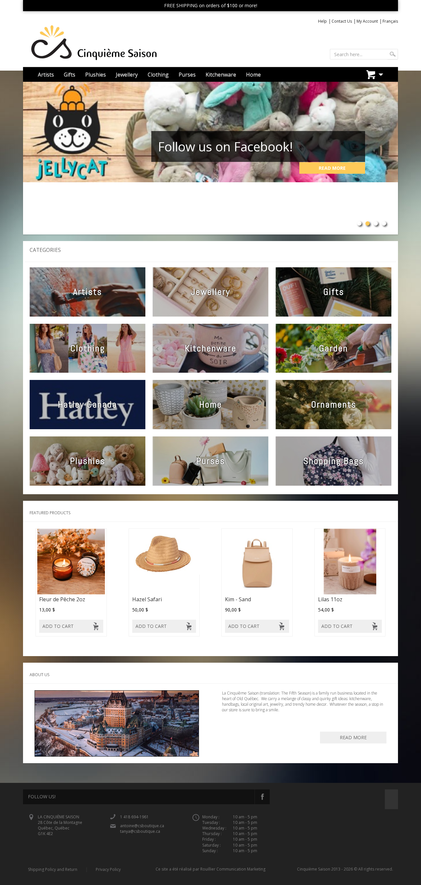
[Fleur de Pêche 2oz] (71, 561)
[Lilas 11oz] (350, 561)
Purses (187, 74)
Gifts (69, 74)
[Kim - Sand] (257, 561)
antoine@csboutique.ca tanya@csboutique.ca (142, 828)
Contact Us (342, 21)
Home (253, 74)
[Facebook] (262, 796)
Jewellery (127, 74)
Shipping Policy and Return (52, 869)
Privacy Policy (108, 869)
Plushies (95, 74)
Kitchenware (221, 74)
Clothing (158, 74)
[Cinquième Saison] (114, 43)
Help (322, 21)
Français (390, 21)
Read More (332, 168)
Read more (353, 737)
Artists (46, 74)
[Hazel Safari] (164, 561)
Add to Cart (58, 626)
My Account (367, 21)
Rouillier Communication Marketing (232, 869)
